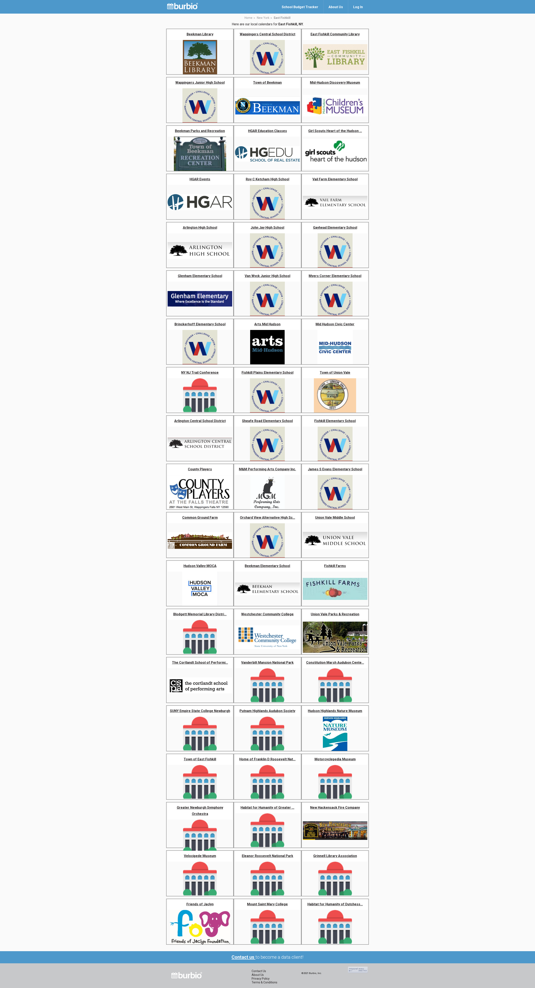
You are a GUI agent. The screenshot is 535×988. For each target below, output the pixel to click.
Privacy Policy (261, 978)
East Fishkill (282, 17)
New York (263, 17)
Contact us (243, 957)
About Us (258, 974)
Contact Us (259, 971)
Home (248, 17)
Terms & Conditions (264, 982)
